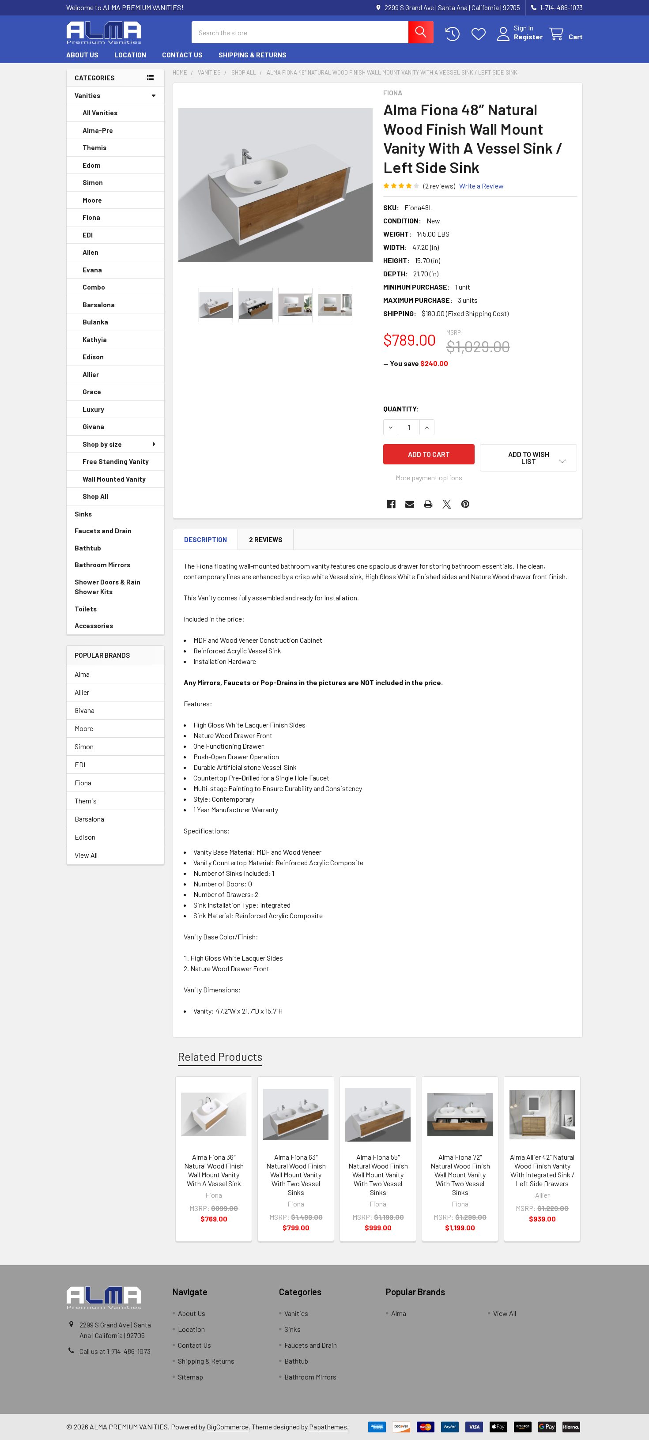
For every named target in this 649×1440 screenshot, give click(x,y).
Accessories (94, 626)
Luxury (93, 409)
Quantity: (401, 408)
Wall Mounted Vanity (114, 479)
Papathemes (328, 1426)
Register (528, 36)
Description (205, 539)
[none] (275, 185)
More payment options (429, 477)
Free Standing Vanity (116, 461)
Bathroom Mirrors (102, 565)
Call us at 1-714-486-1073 (115, 1351)
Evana (92, 270)
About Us (82, 55)
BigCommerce (228, 1426)
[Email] (410, 504)
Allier (91, 374)
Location (130, 55)
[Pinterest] (465, 504)
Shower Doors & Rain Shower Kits (107, 587)
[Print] (428, 504)
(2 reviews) (439, 185)
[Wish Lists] (480, 34)
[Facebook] (391, 504)
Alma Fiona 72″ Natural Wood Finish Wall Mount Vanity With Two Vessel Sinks (460, 1174)
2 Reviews (266, 539)
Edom (92, 165)
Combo (94, 287)
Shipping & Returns (253, 55)
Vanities (87, 95)
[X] (447, 504)
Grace (92, 392)
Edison (93, 357)
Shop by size (102, 444)
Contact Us (182, 55)
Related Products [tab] (220, 1056)
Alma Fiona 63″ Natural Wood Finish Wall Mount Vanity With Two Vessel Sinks (296, 1174)
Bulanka (95, 322)
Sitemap (190, 1376)
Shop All (95, 496)
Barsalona (99, 305)
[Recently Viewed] (454, 34)
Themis (94, 147)
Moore (92, 200)
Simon (93, 182)
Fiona (91, 217)
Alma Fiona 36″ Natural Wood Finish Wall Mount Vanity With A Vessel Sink (214, 1170)
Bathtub (88, 548)
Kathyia (95, 339)
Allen (90, 252)
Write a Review (481, 185)
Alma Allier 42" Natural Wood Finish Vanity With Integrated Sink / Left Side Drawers (542, 1170)
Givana (93, 426)
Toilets (86, 609)
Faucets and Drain (103, 531)
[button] (528, 457)
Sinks (83, 514)
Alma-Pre (98, 130)
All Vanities (100, 113)
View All (86, 855)
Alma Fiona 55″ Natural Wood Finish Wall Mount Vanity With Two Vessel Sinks (378, 1174)
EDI (88, 235)
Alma (82, 674)
